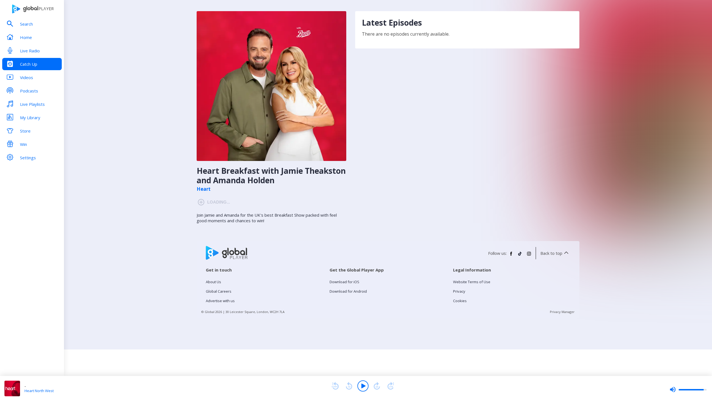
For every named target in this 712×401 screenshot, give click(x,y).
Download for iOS (344, 281)
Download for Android (348, 291)
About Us (213, 281)
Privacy (459, 291)
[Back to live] (390, 386)
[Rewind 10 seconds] (349, 386)
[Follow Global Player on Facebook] (511, 256)
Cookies (460, 300)
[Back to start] (335, 386)
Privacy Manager (562, 312)
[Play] (363, 386)
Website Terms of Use (471, 281)
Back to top (551, 253)
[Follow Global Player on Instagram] (529, 256)
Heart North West (39, 390)
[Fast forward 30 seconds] (376, 386)
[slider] (688, 389)
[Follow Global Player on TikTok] (520, 256)
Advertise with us (220, 300)
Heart (204, 189)
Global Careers (218, 291)
